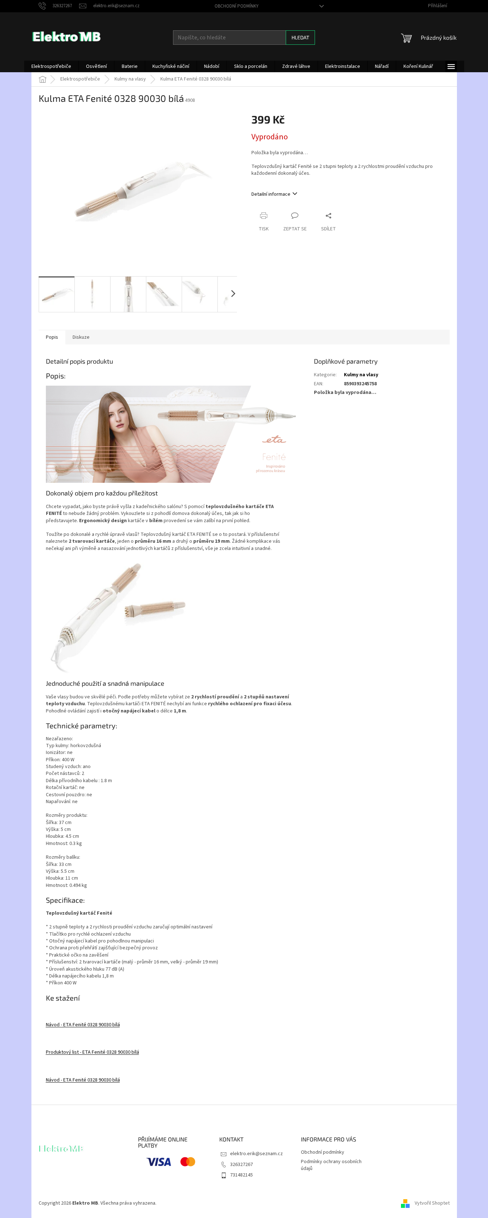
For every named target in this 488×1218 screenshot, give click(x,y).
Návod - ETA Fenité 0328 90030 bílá (83, 1024)
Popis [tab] (52, 337)
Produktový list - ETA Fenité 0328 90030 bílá (92, 1052)
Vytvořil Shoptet (432, 1203)
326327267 (241, 1164)
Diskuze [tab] (81, 337)
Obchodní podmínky (237, 6)
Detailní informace (270, 194)
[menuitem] (51, 66)
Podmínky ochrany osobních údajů (331, 1165)
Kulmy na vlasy (361, 374)
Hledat (300, 37)
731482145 (241, 1175)
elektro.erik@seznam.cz (256, 1153)
